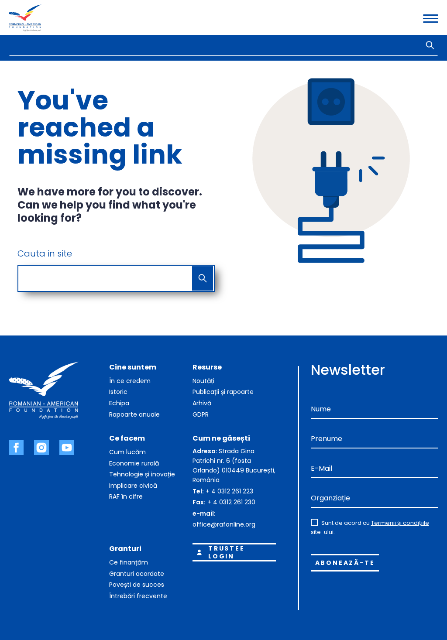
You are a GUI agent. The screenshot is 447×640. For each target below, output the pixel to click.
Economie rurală (134, 463)
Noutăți (203, 380)
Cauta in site (44, 253)
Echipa (119, 403)
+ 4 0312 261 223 (229, 491)
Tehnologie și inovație (142, 474)
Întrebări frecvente (138, 596)
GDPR (201, 414)
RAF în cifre (126, 496)
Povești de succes (136, 584)
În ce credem (130, 380)
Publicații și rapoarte (223, 391)
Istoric (118, 391)
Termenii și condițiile (400, 523)
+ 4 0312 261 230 (231, 502)
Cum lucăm (127, 452)
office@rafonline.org (224, 524)
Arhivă (202, 403)
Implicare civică (133, 485)
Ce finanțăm (128, 562)
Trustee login (226, 552)
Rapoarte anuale (134, 414)
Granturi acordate (136, 573)
